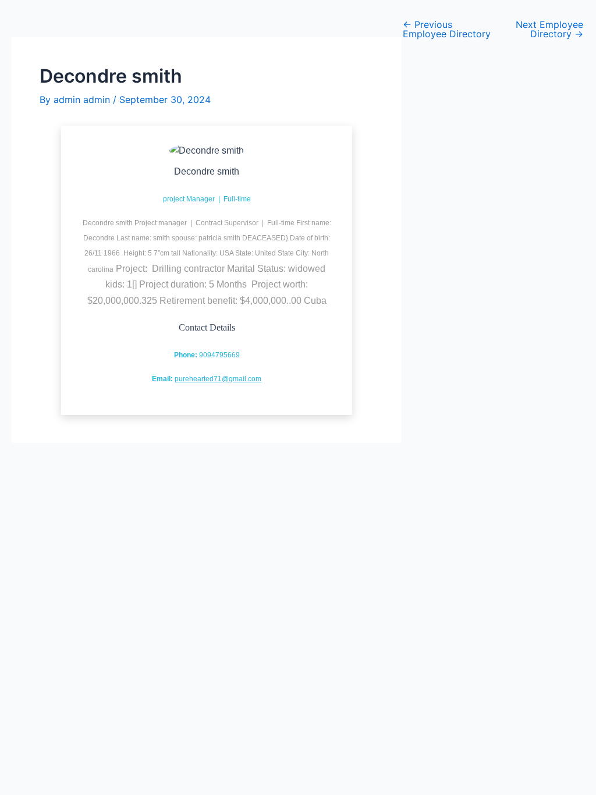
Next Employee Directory (549, 29)
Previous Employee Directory (447, 29)
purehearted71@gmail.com (218, 379)
